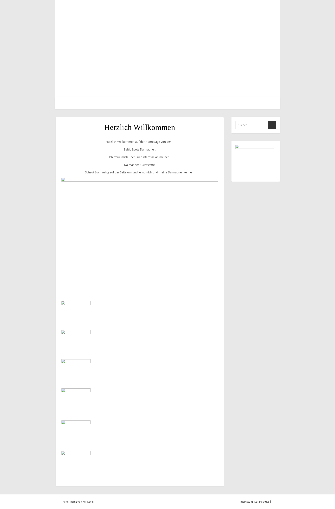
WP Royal (88, 501)
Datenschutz (261, 501)
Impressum (246, 501)
